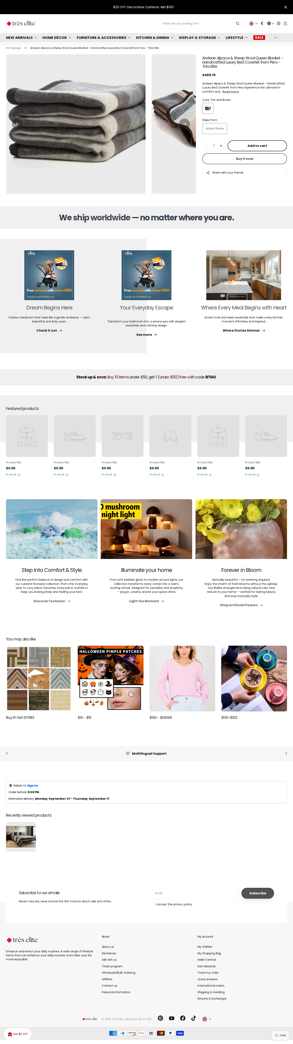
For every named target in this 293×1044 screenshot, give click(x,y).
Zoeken (237, 23)
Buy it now (244, 158)
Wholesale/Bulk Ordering (118, 973)
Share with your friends (228, 173)
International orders (211, 986)
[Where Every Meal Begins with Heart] (243, 277)
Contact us (109, 986)
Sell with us (109, 960)
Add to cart (257, 145)
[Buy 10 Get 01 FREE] (39, 678)
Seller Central (207, 960)
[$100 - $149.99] (182, 678)
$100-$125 (229, 717)
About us (108, 947)
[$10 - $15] (111, 678)
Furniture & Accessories (101, 37)
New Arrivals (19, 37)
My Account (205, 937)
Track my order (208, 973)
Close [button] (285, 7)
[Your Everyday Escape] (146, 277)
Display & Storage (197, 37)
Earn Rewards (206, 966)
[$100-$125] (254, 678)
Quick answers (207, 979)
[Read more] (270, 23)
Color (216, 100)
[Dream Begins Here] (49, 277)
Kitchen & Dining (152, 37)
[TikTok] (193, 1018)
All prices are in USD (138, 1019)
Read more (230, 92)
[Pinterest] (160, 1018)
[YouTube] (171, 1018)
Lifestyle (234, 37)
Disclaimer (109, 953)
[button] (17, 124)
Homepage (13, 48)
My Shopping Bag (209, 953)
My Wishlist (205, 947)
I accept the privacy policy (174, 904)
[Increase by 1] (221, 145)
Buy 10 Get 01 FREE (20, 717)
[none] (7, 753)
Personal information (116, 992)
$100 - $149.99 (160, 717)
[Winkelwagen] (285, 23)
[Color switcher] (262, 23)
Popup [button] (19, 474)
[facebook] (182, 1018)
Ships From (209, 120)
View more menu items (275, 37)
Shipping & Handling (211, 992)
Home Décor (54, 37)
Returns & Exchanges (212, 999)
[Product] (27, 436)
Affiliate (107, 979)
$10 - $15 (84, 717)
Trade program (112, 966)
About (106, 937)
